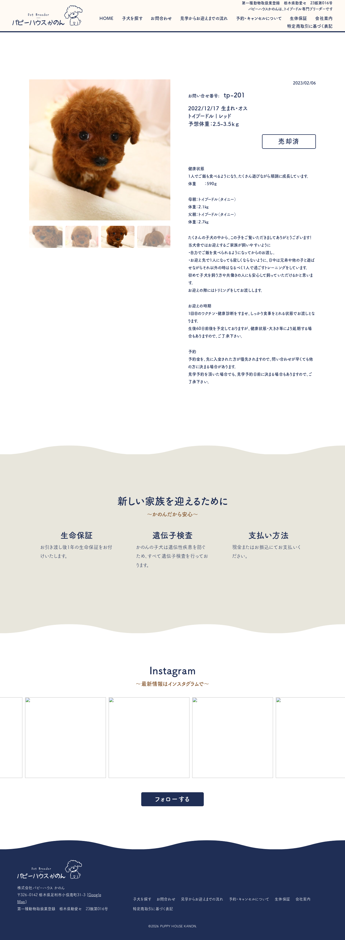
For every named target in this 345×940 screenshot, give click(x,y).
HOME (106, 18)
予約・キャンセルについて (259, 18)
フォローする (172, 799)
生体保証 (298, 18)
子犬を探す (132, 18)
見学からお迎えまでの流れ (204, 18)
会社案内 (324, 18)
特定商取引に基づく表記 (310, 26)
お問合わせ (161, 18)
